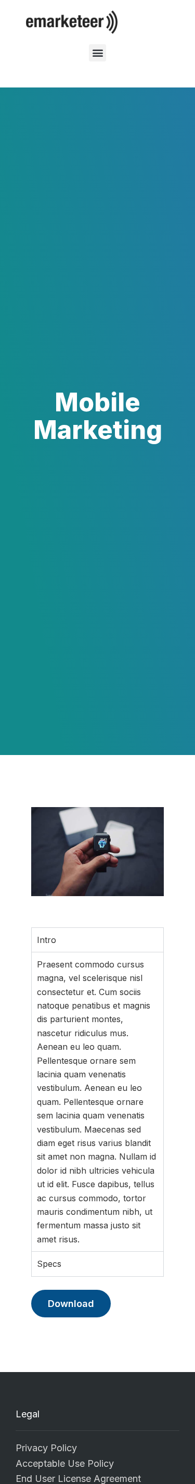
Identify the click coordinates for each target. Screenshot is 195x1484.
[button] (97, 52)
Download (71, 1303)
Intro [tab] (46, 940)
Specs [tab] (49, 1264)
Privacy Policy (46, 1447)
